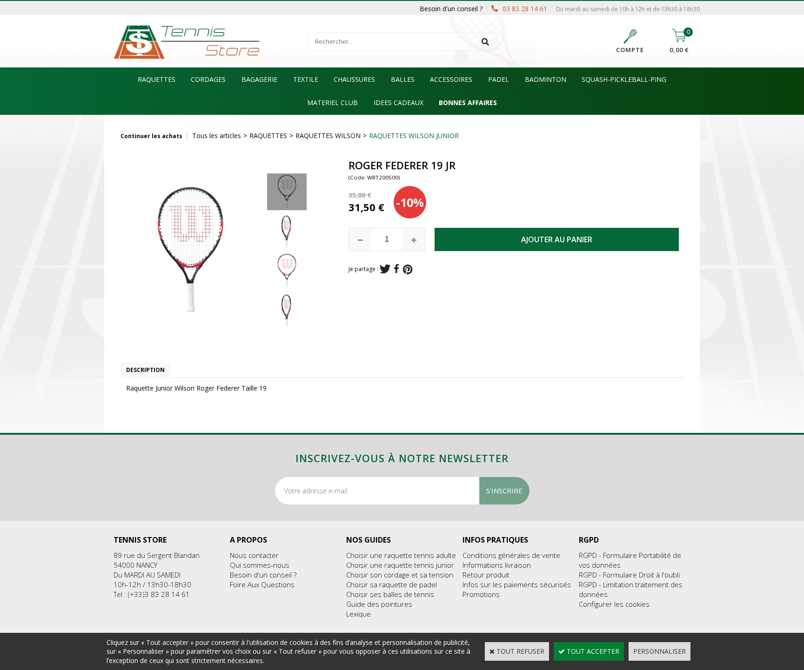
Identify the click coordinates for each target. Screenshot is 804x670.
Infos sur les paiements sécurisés (516, 584)
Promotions (481, 594)
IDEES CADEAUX (398, 102)
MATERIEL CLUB (332, 102)
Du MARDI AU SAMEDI (147, 574)
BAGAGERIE (259, 79)
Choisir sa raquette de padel (391, 584)
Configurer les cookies (614, 604)
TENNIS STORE (140, 540)
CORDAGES (208, 79)
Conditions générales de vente (511, 555)
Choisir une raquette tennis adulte (401, 555)
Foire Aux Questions (262, 584)
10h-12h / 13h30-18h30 (152, 584)
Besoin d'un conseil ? (263, 574)
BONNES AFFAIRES (468, 102)
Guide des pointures (379, 604)
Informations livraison (496, 565)
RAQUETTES (156, 79)
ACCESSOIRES (451, 79)
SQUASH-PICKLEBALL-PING (624, 79)
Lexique (358, 613)
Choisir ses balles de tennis (390, 594)
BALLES (403, 79)
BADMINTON (545, 79)
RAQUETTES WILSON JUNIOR (414, 135)
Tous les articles (216, 135)
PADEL (498, 79)
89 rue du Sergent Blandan (157, 555)
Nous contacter (254, 555)
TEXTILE (305, 79)
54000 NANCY (135, 565)
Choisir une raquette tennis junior (400, 565)
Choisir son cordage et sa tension (399, 574)
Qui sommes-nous (259, 565)
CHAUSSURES (354, 79)
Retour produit (485, 574)
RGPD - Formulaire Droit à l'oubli (629, 574)
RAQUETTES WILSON (328, 135)
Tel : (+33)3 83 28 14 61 (152, 594)
